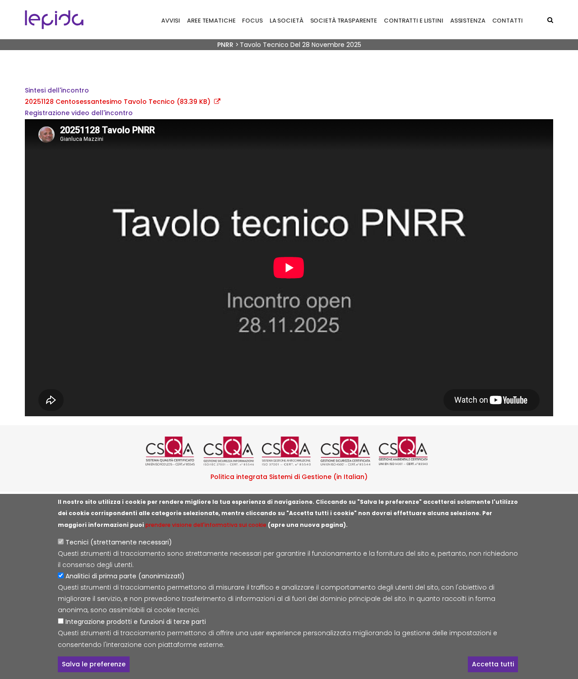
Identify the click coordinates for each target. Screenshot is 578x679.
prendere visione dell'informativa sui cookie (205, 525)
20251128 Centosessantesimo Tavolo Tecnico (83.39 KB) (117, 101)
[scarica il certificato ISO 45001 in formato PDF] (347, 451)
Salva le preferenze (94, 664)
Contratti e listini (413, 20)
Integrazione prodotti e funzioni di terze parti (135, 621)
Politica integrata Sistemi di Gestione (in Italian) (289, 476)
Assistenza (467, 20)
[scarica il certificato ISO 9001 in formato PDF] (172, 451)
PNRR (225, 44)
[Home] (54, 19)
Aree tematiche (211, 20)
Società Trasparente (344, 20)
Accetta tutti (493, 664)
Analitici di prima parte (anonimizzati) (125, 576)
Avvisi (170, 20)
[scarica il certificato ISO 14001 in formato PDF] (406, 451)
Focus (252, 20)
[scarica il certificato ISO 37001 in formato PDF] (289, 451)
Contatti (507, 20)
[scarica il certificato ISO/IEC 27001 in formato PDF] (230, 451)
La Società (286, 20)
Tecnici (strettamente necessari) (118, 542)
